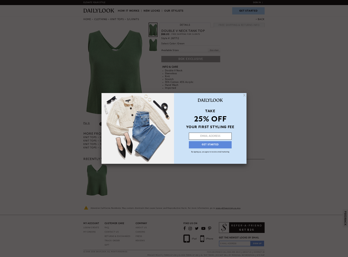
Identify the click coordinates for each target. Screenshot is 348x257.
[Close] (244, 95)
